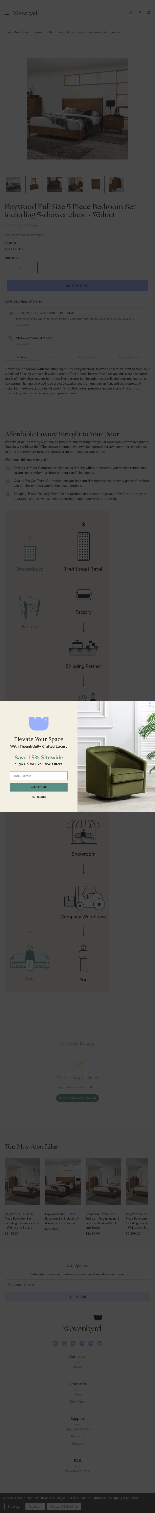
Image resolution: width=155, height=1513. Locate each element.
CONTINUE (39, 787)
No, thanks (39, 796)
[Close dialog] (151, 704)
